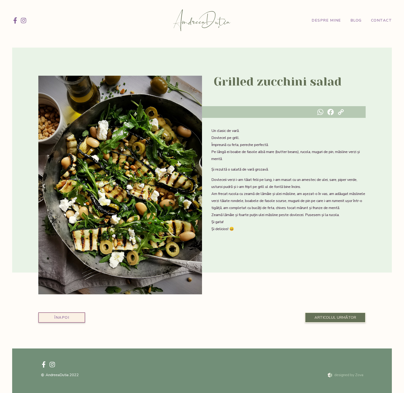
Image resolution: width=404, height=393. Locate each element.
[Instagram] (24, 20)
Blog (356, 20)
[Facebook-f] (15, 20)
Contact (381, 20)
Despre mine (326, 20)
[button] (44, 186)
